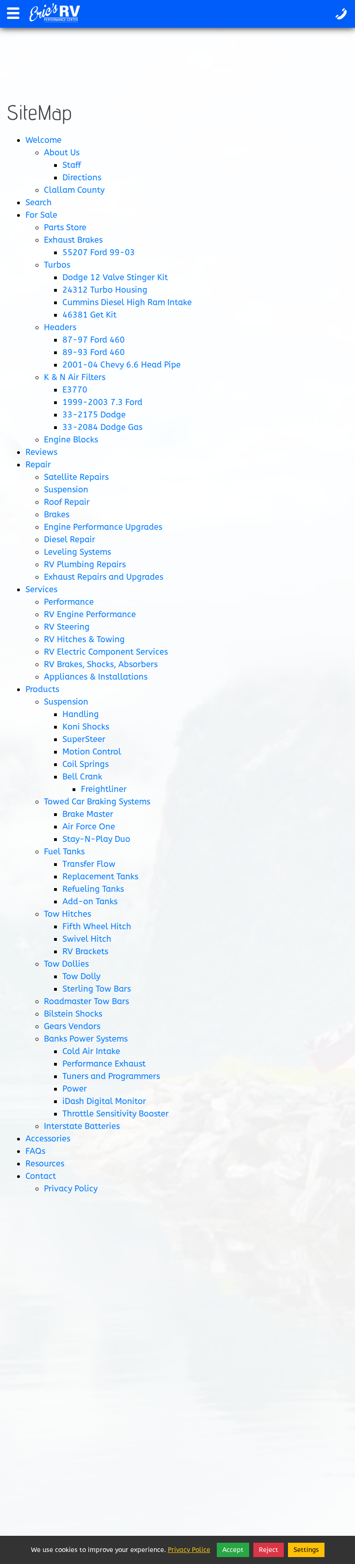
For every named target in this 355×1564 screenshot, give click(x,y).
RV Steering (67, 627)
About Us (62, 152)
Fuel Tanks (64, 851)
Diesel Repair (69, 539)
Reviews (41, 452)
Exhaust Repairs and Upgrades (103, 577)
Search (38, 202)
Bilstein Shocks (73, 1014)
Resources (44, 1164)
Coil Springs (85, 764)
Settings (306, 1550)
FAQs (35, 1151)
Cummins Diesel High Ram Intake (127, 302)
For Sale (41, 215)
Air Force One (88, 827)
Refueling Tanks (93, 889)
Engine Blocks (71, 440)
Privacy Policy (71, 1189)
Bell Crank (82, 777)
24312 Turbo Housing (104, 290)
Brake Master (87, 814)
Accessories (47, 1139)
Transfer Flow (89, 864)
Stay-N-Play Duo (96, 839)
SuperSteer (83, 739)
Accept (233, 1550)
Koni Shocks (85, 727)
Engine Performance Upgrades (103, 527)
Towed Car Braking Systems (97, 802)
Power (74, 1089)
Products (42, 689)
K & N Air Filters (74, 377)
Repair (38, 465)
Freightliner (104, 789)
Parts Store (65, 227)
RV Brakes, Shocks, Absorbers (101, 664)
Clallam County (74, 190)
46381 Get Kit (89, 315)
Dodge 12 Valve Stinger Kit (115, 277)
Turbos (57, 265)
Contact (40, 1176)
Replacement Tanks (100, 876)
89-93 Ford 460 (93, 352)
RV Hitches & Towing (84, 639)
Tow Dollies (66, 964)
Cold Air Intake (91, 1051)
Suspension (66, 490)
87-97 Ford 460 (93, 340)
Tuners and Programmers (111, 1076)
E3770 (74, 390)
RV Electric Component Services (106, 652)
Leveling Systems (77, 552)
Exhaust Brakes (73, 240)
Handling (80, 714)
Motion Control (91, 752)
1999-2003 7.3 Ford (102, 402)
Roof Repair (67, 502)
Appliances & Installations (95, 677)
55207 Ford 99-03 (98, 252)
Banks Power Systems (86, 1039)
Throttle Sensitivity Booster (115, 1114)
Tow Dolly (81, 976)
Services (41, 589)
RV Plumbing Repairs (85, 564)
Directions (81, 177)
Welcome (43, 140)
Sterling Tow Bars (96, 989)
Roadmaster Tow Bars (86, 1001)
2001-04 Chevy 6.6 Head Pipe (121, 365)
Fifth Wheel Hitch (96, 926)
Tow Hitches (67, 914)
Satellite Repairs (76, 477)
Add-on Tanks (89, 901)
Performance (69, 602)
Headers (60, 327)
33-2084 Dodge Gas (102, 427)
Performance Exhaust (104, 1064)
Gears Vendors (72, 1026)
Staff (71, 165)
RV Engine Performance (90, 614)
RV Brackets (85, 951)
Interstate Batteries (82, 1126)
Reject (268, 1550)
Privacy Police (189, 1550)
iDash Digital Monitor (104, 1101)
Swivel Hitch (86, 939)
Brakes (56, 514)
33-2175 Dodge (94, 415)
